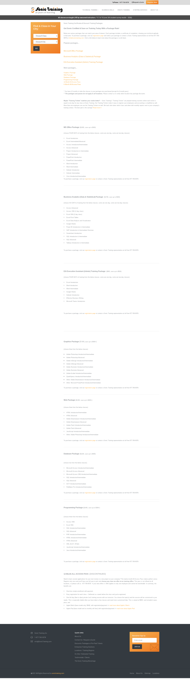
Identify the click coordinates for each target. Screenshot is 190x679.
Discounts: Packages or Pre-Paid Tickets (88, 643)
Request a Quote (138, 2)
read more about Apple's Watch (119, 605)
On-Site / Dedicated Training (84, 654)
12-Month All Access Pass (72, 82)
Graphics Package (69, 72)
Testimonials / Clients (82, 657)
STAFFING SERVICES (140, 10)
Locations (156, 673)
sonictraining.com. (58, 673)
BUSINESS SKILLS (108, 10)
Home (132, 673)
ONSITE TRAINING (123, 10)
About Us (78, 636)
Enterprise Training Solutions (85, 647)
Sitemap (148, 673)
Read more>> (97, 108)
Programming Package (71, 80)
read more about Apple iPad (126, 608)
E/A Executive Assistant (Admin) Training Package (83, 62)
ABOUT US (154, 10)
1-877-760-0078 (121, 2)
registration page (98, 35)
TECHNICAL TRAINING (89, 10)
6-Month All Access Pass (72, 84)
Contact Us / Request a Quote (85, 640)
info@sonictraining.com (76, 38)
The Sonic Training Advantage (85, 661)
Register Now (152, 2)
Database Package (70, 77)
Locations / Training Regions (84, 650)
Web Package (68, 75)
